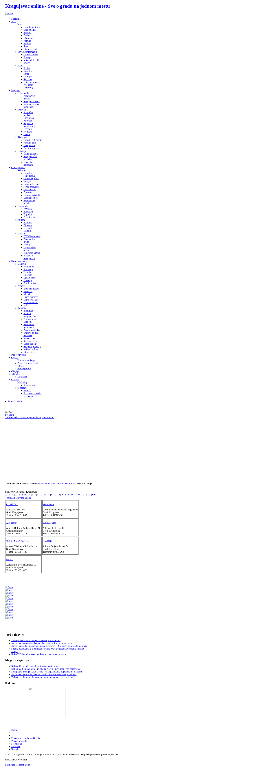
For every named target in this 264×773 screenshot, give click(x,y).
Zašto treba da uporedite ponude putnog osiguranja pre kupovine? (43, 677)
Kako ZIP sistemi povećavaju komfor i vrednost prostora (38, 654)
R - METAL (12, 504)
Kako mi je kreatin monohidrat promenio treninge (35, 666)
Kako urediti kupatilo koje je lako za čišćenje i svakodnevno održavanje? (46, 669)
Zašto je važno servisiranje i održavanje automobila (36, 640)
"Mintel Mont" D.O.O (17, 541)
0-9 (93, 494)
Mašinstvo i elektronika (64, 483)
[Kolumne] (47, 717)
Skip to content (14, 401)
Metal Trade (48, 504)
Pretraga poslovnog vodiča (18, 498)
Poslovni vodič (44, 483)
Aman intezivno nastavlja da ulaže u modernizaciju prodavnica (41, 643)
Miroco (9, 559)
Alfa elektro (12, 522)
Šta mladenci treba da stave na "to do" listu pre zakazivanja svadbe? (44, 674)
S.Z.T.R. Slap (49, 522)
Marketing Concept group (17, 765)
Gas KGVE (48, 541)
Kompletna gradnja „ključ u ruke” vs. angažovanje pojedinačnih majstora (46, 671)
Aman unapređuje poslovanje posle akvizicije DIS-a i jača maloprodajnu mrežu (49, 646)
